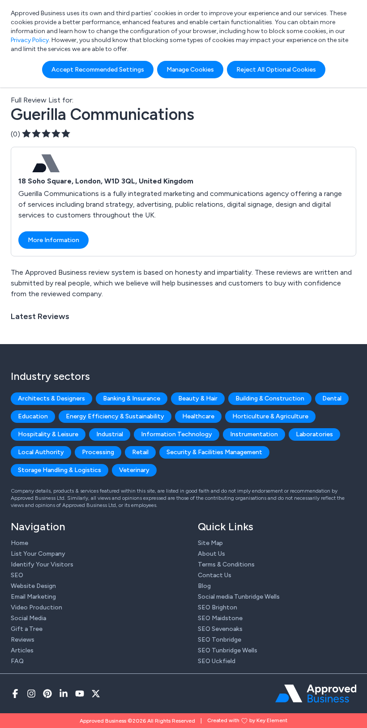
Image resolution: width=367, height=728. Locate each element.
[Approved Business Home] (315, 693)
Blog (204, 586)
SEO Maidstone (220, 618)
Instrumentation (254, 434)
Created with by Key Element (247, 720)
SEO (17, 575)
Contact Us (214, 575)
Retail (140, 452)
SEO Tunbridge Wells (227, 650)
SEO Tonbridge (219, 639)
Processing (98, 452)
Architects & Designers (51, 398)
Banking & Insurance (131, 398)
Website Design (33, 586)
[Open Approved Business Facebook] (15, 693)
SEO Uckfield (216, 661)
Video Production (36, 607)
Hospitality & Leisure (48, 434)
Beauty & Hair (198, 398)
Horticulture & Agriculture (270, 416)
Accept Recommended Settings (97, 69)
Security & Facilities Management (214, 452)
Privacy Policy (30, 40)
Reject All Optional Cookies (276, 69)
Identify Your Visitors (42, 564)
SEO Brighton (217, 607)
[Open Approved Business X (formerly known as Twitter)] (95, 693)
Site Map (210, 543)
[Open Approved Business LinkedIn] (63, 693)
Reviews (22, 639)
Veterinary (134, 470)
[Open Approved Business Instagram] (31, 693)
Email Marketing (33, 596)
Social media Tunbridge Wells (239, 596)
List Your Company (38, 554)
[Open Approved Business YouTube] (79, 693)
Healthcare (198, 416)
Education (33, 416)
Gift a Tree (27, 629)
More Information (53, 240)
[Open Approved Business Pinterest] (47, 693)
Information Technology (176, 434)
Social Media (28, 618)
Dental (331, 398)
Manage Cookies (190, 69)
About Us (211, 554)
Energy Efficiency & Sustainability (115, 416)
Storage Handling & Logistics (59, 470)
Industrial (109, 434)
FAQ (17, 661)
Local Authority (41, 452)
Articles (22, 650)
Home (19, 543)
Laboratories (314, 434)
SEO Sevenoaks (220, 629)
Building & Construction (269, 398)
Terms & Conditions (226, 564)
